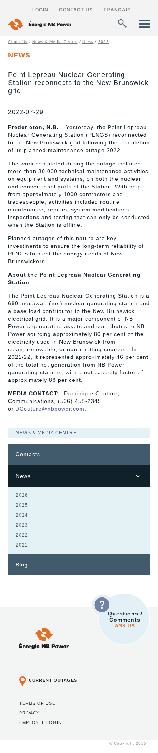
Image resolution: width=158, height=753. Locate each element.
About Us (18, 41)
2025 (22, 505)
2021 (22, 545)
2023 (22, 525)
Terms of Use (37, 703)
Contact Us (76, 10)
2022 (103, 41)
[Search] (122, 23)
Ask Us (125, 626)
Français (117, 10)
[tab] (79, 454)
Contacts (28, 454)
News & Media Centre (55, 41)
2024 (22, 515)
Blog (22, 564)
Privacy (29, 712)
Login (40, 10)
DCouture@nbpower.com (49, 409)
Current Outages (53, 680)
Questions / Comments (125, 620)
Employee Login (40, 722)
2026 (22, 495)
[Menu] (144, 24)
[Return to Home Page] (39, 25)
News (88, 41)
